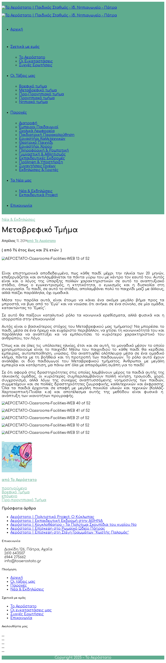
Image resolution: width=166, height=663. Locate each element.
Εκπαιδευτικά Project (38, 195)
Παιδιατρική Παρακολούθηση (46, 135)
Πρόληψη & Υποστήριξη (41, 162)
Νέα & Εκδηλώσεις (36, 191)
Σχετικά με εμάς (25, 47)
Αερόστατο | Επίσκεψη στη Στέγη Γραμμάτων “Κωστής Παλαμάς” (69, 532)
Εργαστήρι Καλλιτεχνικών (42, 139)
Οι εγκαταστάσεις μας (31, 610)
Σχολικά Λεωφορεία (37, 131)
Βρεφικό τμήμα (33, 86)
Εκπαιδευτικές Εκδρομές (42, 158)
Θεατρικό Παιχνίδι (36, 143)
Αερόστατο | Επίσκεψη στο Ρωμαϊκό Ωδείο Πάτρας (57, 529)
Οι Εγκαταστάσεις (36, 61)
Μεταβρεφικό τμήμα (38, 90)
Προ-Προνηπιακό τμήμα (41, 94)
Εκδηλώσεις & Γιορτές (38, 170)
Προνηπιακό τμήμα (37, 98)
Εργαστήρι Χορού (35, 146)
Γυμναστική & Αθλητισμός (42, 154)
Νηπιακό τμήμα (33, 102)
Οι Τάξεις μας (22, 76)
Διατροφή (28, 123)
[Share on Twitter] (3, 440)
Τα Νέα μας (21, 180)
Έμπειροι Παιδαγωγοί (38, 127)
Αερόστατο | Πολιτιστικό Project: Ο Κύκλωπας (52, 517)
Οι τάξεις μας (22, 582)
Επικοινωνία (21, 206)
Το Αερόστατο (32, 57)
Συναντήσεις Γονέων (37, 166)
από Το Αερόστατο (41, 241)
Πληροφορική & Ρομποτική (44, 150)
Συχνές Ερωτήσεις (35, 65)
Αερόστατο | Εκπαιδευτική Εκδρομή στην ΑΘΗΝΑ (56, 521)
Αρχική (16, 29)
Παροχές (18, 113)
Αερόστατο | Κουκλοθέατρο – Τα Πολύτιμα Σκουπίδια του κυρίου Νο (73, 525)
